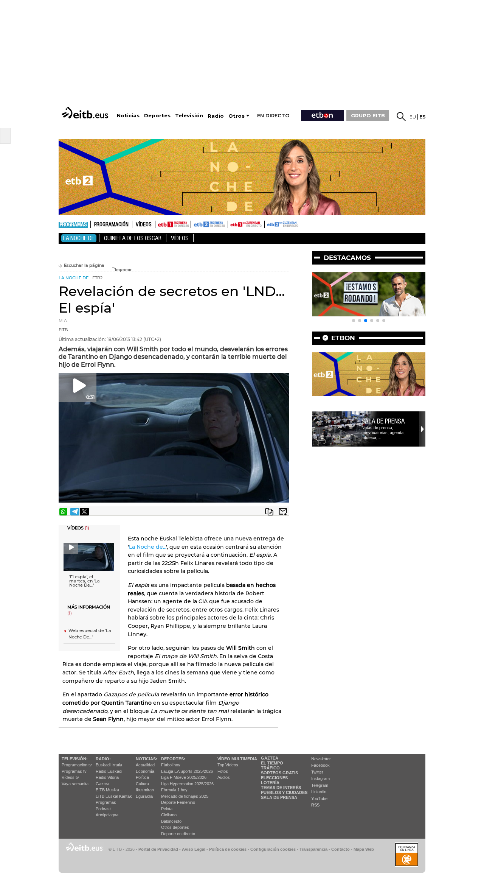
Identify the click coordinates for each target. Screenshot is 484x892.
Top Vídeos (227, 765)
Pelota (166, 808)
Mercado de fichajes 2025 (184, 796)
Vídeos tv (70, 777)
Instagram (320, 778)
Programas (73, 225)
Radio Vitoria (107, 777)
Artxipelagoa (107, 815)
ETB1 (173, 224)
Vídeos (144, 225)
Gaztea (102, 783)
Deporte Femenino (178, 802)
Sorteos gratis (279, 773)
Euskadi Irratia (109, 765)
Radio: (103, 759)
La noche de (79, 238)
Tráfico (270, 768)
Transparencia (313, 849)
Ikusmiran (145, 790)
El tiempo (272, 763)
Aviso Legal (193, 849)
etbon (343, 338)
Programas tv (74, 771)
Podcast (103, 808)
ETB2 (209, 224)
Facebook (320, 765)
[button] (353, 320)
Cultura (142, 783)
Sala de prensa (383, 421)
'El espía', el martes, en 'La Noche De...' (84, 581)
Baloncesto (171, 821)
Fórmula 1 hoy (174, 790)
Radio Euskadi (109, 771)
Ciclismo (169, 815)
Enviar (283, 511)
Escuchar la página (84, 265)
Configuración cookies (273, 849)
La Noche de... (147, 546)
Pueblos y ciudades (284, 792)
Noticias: (146, 759)
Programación (111, 225)
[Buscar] (401, 116)
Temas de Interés (281, 787)
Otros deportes (175, 827)
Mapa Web (364, 849)
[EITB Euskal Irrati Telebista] (86, 112)
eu (413, 117)
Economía (145, 771)
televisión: (75, 759)
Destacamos (347, 258)
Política (142, 777)
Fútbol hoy (170, 765)
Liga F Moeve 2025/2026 (183, 777)
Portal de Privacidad (158, 849)
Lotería (270, 782)
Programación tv (77, 765)
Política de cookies (228, 849)
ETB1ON (231, 224)
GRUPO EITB (368, 115)
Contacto (340, 849)
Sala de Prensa (279, 797)
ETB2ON (268, 224)
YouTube (319, 798)
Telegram (319, 785)
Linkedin (318, 791)
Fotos (222, 771)
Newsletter (321, 759)
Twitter (317, 772)
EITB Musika (107, 790)
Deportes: (173, 759)
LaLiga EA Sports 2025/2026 (187, 771)
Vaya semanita (75, 783)
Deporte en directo (178, 833)
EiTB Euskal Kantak (114, 796)
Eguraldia (144, 796)
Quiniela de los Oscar (132, 238)
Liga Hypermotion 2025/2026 (187, 783)
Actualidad (145, 765)
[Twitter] (84, 511)
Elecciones (274, 777)
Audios (223, 777)
